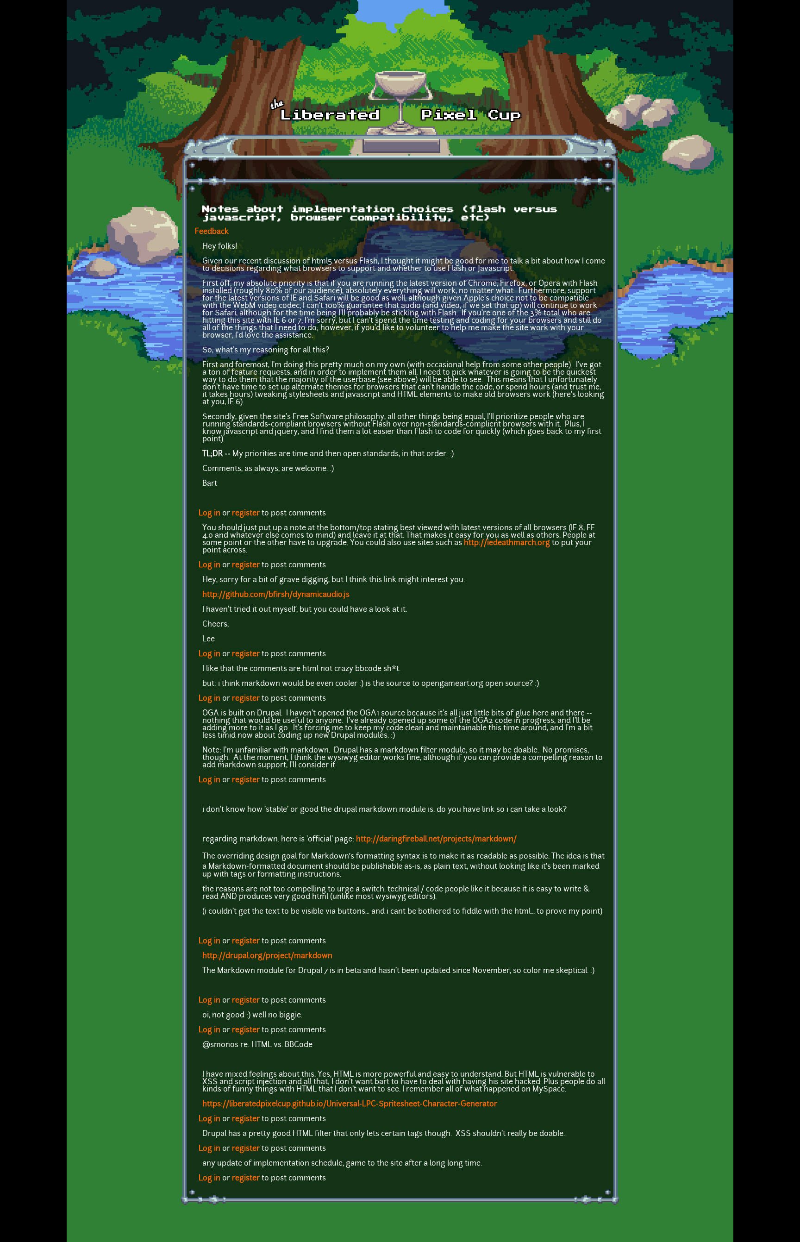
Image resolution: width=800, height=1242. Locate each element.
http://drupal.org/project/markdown (267, 956)
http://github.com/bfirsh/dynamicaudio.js (276, 595)
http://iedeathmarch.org (507, 543)
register (246, 513)
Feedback (212, 232)
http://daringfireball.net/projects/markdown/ (436, 839)
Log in (209, 513)
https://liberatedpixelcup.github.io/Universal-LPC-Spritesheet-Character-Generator (349, 1104)
